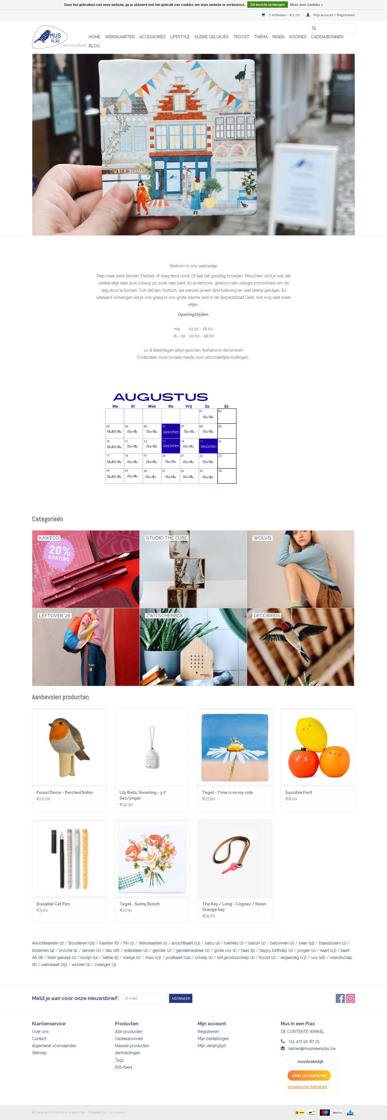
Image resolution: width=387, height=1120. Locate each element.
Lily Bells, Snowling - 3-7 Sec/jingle (143, 795)
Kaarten (109, 943)
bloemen (43, 950)
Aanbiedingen (127, 1053)
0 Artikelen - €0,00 (284, 15)
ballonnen (282, 943)
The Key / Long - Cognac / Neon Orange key (234, 907)
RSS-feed (123, 1067)
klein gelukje (62, 957)
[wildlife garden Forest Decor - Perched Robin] (69, 747)
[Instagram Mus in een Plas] (350, 998)
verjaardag (293, 957)
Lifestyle (180, 37)
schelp (203, 957)
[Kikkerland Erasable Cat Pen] (69, 859)
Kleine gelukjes (211, 37)
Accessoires (152, 37)
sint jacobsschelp (236, 957)
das (112, 950)
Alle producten (129, 1031)
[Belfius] (337, 1112)
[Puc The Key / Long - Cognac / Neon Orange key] (235, 859)
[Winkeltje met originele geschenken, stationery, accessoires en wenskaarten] (59, 37)
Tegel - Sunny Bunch (140, 904)
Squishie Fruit (298, 792)
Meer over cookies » (306, 5)
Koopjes (297, 37)
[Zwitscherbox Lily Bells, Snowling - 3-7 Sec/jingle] (152, 747)
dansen (91, 950)
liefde (110, 957)
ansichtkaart (186, 943)
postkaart (178, 957)
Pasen (278, 37)
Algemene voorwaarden (54, 1045)
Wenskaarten (120, 37)
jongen (306, 950)
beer (306, 943)
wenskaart (54, 964)
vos (318, 957)
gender (161, 950)
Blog (94, 46)
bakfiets (234, 943)
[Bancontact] (311, 1112)
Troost (241, 37)
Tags (119, 1060)
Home (94, 37)
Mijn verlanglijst (212, 1045)
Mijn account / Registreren (333, 15)
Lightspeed (116, 1112)
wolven (81, 964)
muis (153, 957)
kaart (328, 950)
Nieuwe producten (132, 1045)
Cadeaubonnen (327, 37)
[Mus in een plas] (193, 144)
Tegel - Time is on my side (227, 792)
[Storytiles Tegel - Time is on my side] (235, 747)
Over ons (40, 1031)
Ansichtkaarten (48, 943)
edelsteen (136, 950)
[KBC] (349, 1112)
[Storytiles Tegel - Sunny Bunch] (152, 859)
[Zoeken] (314, 28)
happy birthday (276, 950)
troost (267, 957)
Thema (261, 37)
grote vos (225, 950)
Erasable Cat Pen (53, 904)
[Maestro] (324, 1112)
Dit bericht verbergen (267, 5)
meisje (132, 957)
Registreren (208, 1031)
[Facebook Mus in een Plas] (340, 998)
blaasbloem (332, 943)
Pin (129, 943)
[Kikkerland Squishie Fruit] (318, 747)
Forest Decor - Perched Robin (65, 792)
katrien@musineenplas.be (312, 1048)
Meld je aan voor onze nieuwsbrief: (75, 998)
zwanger (105, 964)
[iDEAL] (299, 1112)
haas (248, 950)
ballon (257, 943)
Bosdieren (82, 943)
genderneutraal (192, 950)
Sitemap (39, 1053)
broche (68, 950)
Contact (39, 1038)
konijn (89, 957)
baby (212, 943)
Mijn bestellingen (213, 1038)
